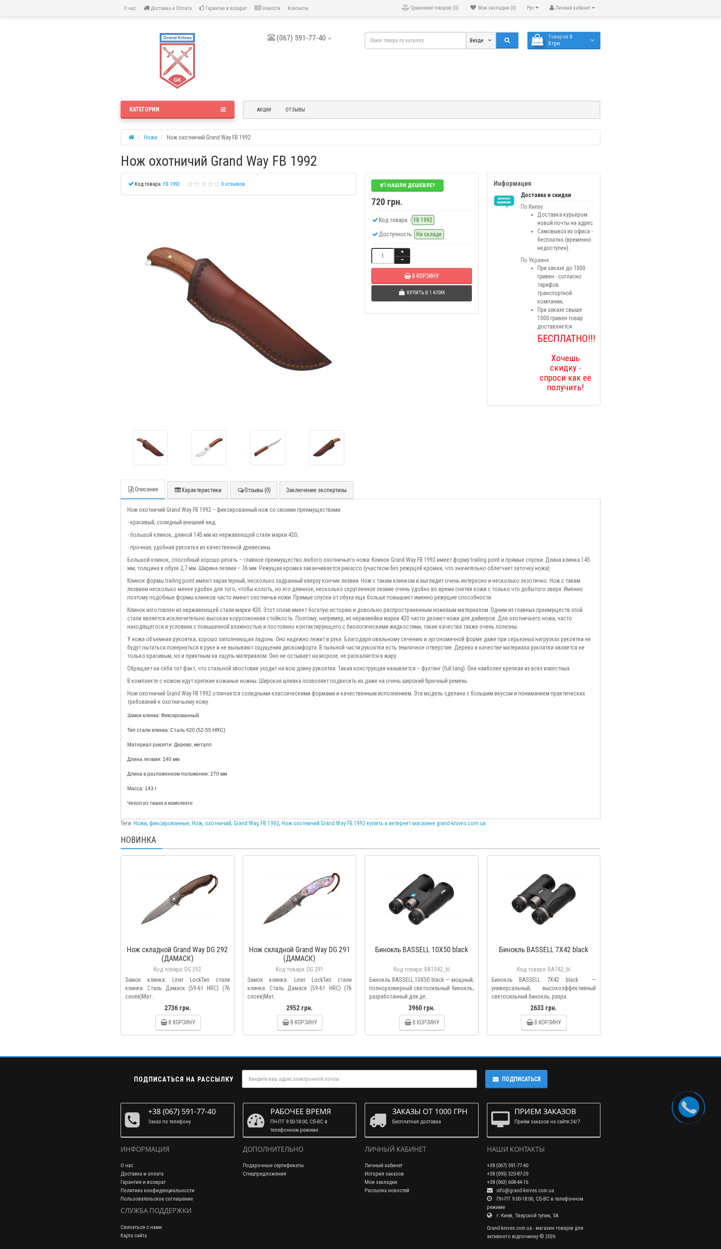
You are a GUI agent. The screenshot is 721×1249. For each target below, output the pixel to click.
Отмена (385, 664)
